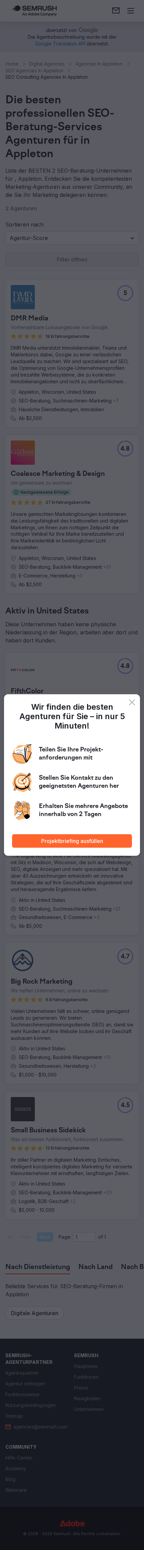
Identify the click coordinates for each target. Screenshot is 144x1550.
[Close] (132, 702)
